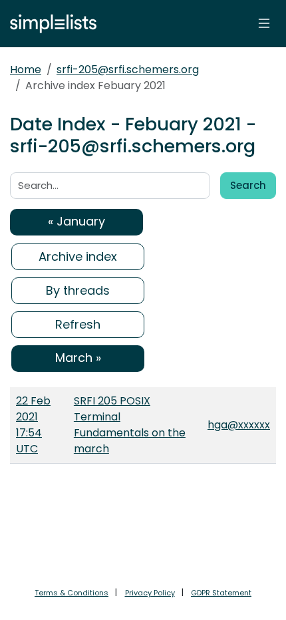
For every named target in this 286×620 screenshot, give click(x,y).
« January (76, 221)
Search (248, 185)
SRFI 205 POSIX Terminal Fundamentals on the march (130, 424)
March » (78, 357)
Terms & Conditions (71, 592)
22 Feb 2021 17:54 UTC (33, 424)
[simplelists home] (50, 23)
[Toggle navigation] (264, 23)
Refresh (77, 324)
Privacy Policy (150, 592)
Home (25, 69)
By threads (78, 290)
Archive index (78, 256)
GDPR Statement (221, 592)
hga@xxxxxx (239, 424)
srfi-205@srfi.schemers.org (128, 69)
